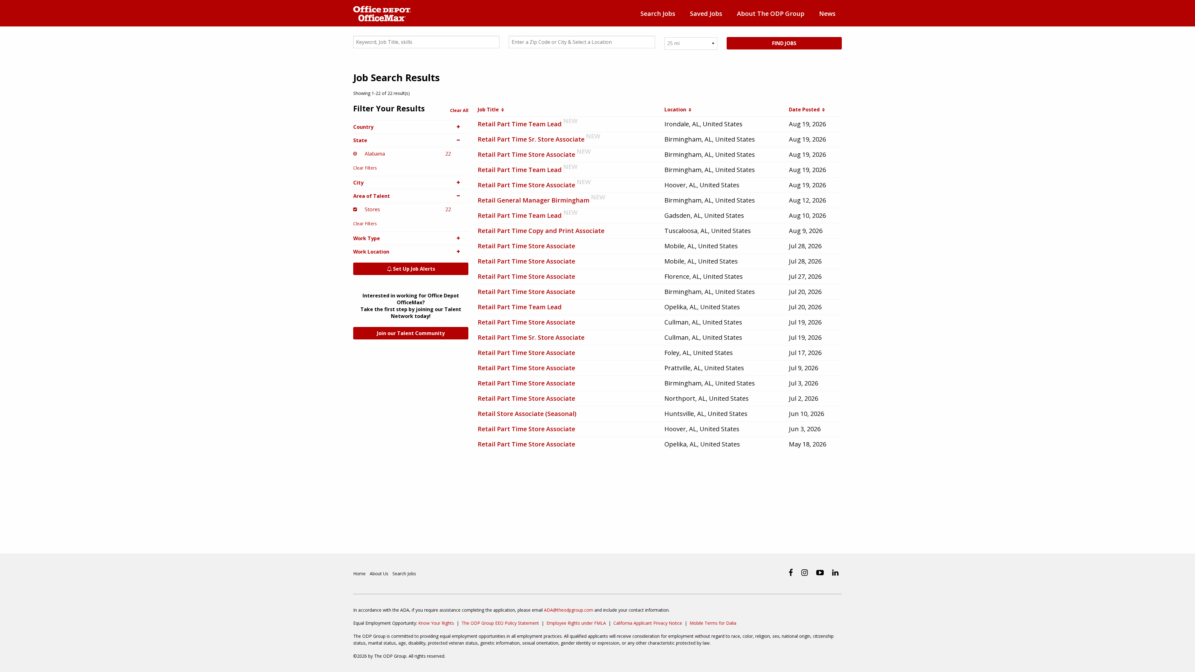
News (827, 13)
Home (359, 573)
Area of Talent (371, 196)
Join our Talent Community (411, 333)
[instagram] (804, 572)
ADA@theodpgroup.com (568, 610)
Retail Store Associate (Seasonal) (527, 413)
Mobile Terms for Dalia (713, 623)
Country (363, 127)
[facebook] (791, 572)
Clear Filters (365, 168)
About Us (379, 573)
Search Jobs (657, 13)
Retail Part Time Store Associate (526, 154)
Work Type (366, 238)
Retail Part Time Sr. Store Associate (531, 139)
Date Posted (805, 109)
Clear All (459, 110)
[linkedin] (835, 572)
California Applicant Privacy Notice (647, 623)
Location (676, 109)
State (360, 140)
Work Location (371, 251)
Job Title (489, 109)
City (358, 182)
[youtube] (820, 572)
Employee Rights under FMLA (576, 623)
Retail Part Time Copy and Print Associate (541, 230)
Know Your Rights (436, 623)
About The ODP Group (770, 13)
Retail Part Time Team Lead (520, 124)
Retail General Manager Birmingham (533, 200)
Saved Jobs (706, 13)
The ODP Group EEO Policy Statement (500, 623)
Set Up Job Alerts (413, 268)
